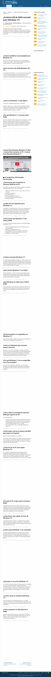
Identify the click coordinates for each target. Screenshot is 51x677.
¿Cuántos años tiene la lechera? (42, 29)
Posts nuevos (4, 8)
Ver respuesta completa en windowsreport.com (20, 128)
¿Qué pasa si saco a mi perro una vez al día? (42, 45)
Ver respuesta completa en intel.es (18, 342)
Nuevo (14, 6)
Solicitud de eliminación (8, 36)
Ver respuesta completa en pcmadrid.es (19, 357)
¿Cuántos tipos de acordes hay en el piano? (42, 75)
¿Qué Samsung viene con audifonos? (43, 98)
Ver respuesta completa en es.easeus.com (19, 235)
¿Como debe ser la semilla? (41, 101)
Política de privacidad (33, 672)
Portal (46, 672)
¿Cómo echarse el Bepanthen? (41, 85)
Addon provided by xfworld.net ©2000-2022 (25, 675)
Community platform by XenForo (19, 674)
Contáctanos (20, 672)
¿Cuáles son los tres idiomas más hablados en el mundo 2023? (43, 22)
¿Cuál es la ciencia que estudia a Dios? (42, 79)
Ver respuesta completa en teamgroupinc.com (20, 620)
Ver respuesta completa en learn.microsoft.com (20, 65)
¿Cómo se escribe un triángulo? (42, 39)
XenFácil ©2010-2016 (38, 674)
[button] (16, 6)
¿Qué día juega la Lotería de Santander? (43, 95)
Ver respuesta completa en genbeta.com (19, 112)
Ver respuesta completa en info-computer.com (20, 371)
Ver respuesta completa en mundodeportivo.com (21, 444)
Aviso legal (26, 672)
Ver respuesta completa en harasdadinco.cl (20, 79)
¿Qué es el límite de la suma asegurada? (42, 32)
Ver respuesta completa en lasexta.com (19, 200)
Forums (9, 6)
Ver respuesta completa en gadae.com (19, 513)
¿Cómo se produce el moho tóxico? (42, 42)
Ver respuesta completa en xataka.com (19, 215)
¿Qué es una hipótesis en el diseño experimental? (42, 36)
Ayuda (38, 672)
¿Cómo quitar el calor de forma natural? (42, 88)
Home (4, 6)
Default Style (5, 672)
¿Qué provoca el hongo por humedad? (42, 15)
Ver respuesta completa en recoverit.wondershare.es (21, 540)
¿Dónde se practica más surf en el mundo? (42, 104)
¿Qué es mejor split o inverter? (42, 18)
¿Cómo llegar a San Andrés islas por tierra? (42, 26)
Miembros (20, 6)
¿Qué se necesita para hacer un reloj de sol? (42, 92)
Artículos (9, 12)
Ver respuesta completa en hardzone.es (19, 428)
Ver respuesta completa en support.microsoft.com (21, 36)
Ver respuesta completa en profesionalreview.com (21, 267)
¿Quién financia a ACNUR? (41, 82)
